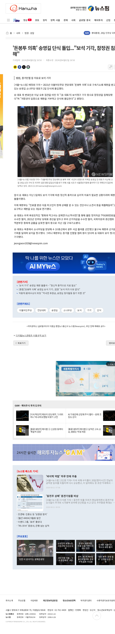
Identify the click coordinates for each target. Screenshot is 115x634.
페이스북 (19, 67)
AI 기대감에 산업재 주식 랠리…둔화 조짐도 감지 (84, 415)
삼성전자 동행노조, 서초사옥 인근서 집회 (65, 546)
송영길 (54, 310)
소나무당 (67, 310)
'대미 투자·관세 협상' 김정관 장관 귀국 (105, 559)
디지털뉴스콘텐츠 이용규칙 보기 (31, 335)
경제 (66, 20)
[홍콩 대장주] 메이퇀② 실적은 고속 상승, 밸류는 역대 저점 (84, 430)
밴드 (28, 67)
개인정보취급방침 (50, 600)
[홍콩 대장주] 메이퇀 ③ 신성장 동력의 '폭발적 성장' (46, 430)
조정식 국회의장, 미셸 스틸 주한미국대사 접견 (85, 546)
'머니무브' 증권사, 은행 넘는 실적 (33, 525)
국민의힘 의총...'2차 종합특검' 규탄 (65, 559)
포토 (37, 20)
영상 (25, 20)
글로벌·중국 (85, 20)
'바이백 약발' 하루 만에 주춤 (61, 476)
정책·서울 (55, 20)
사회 (73, 20)
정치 (45, 20)
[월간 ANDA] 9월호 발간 (29, 518)
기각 (89, 310)
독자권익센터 (86, 600)
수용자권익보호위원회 (106, 600)
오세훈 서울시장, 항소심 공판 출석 (105, 545)
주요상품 (21, 600)
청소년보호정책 (69, 600)
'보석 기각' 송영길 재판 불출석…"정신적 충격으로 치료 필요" (48, 285)
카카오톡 (15, 67)
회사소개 (9, 600)
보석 (79, 310)
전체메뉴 (8, 20)
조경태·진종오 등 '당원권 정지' (32, 514)
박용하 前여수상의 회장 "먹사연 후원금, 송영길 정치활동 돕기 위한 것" (52, 293)
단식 (99, 310)
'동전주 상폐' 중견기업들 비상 (62, 495)
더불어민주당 (25, 310)
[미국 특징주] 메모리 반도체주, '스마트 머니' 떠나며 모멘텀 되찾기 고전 (46, 415)
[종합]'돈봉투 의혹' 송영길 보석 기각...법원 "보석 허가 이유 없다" (49, 289)
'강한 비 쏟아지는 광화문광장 (31, 559)
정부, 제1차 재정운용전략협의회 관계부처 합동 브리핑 (85, 559)
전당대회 (41, 310)
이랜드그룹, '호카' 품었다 (30, 521)
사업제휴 (34, 600)
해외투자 (98, 20)
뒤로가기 (22, 343)
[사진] (30, 482)
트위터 (24, 67)
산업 (108, 20)
